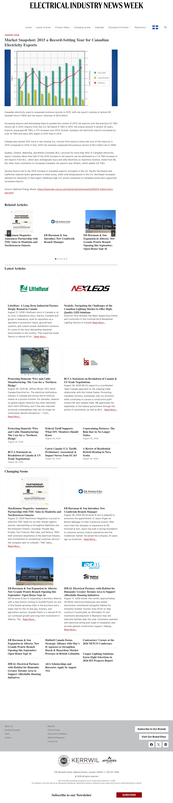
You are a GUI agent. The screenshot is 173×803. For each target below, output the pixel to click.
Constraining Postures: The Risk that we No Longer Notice (99, 432)
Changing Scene (82, 27)
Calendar (99, 27)
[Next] (113, 233)
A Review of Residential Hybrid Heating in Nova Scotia (97, 452)
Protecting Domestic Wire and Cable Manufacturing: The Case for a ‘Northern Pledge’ (32, 382)
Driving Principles (12, 730)
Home (29, 27)
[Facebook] (151, 744)
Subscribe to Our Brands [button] (151, 729)
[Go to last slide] (9, 233)
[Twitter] (158, 744)
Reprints (51, 726)
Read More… (40, 336)
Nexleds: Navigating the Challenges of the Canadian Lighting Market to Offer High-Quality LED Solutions (88, 309)
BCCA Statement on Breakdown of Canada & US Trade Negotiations (90, 380)
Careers (8, 737)
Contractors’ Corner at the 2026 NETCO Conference (98, 641)
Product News (62, 27)
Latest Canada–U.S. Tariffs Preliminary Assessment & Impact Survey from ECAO (61, 452)
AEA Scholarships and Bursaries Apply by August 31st (60, 667)
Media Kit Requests (56, 737)
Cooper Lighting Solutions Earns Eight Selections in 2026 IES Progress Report (98, 657)
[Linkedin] (165, 744)
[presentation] (22, 221)
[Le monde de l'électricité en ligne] (155, 27)
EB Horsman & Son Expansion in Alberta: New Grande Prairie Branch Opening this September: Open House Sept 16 (99, 242)
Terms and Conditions (57, 734)
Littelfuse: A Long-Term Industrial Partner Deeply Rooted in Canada (33, 307)
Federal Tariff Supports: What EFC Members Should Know (61, 432)
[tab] (55, 259)
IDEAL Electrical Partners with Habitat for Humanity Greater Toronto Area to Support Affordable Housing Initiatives (89, 592)
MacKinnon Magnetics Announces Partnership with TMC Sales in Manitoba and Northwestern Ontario (21, 240)
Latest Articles (43, 27)
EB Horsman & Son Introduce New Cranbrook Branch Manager (59, 238)
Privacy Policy (54, 730)
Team (7, 734)
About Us (9, 726)
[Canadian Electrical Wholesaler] (13, 27)
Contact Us (52, 741)
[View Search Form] (165, 27)
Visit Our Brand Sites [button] (154, 736)
